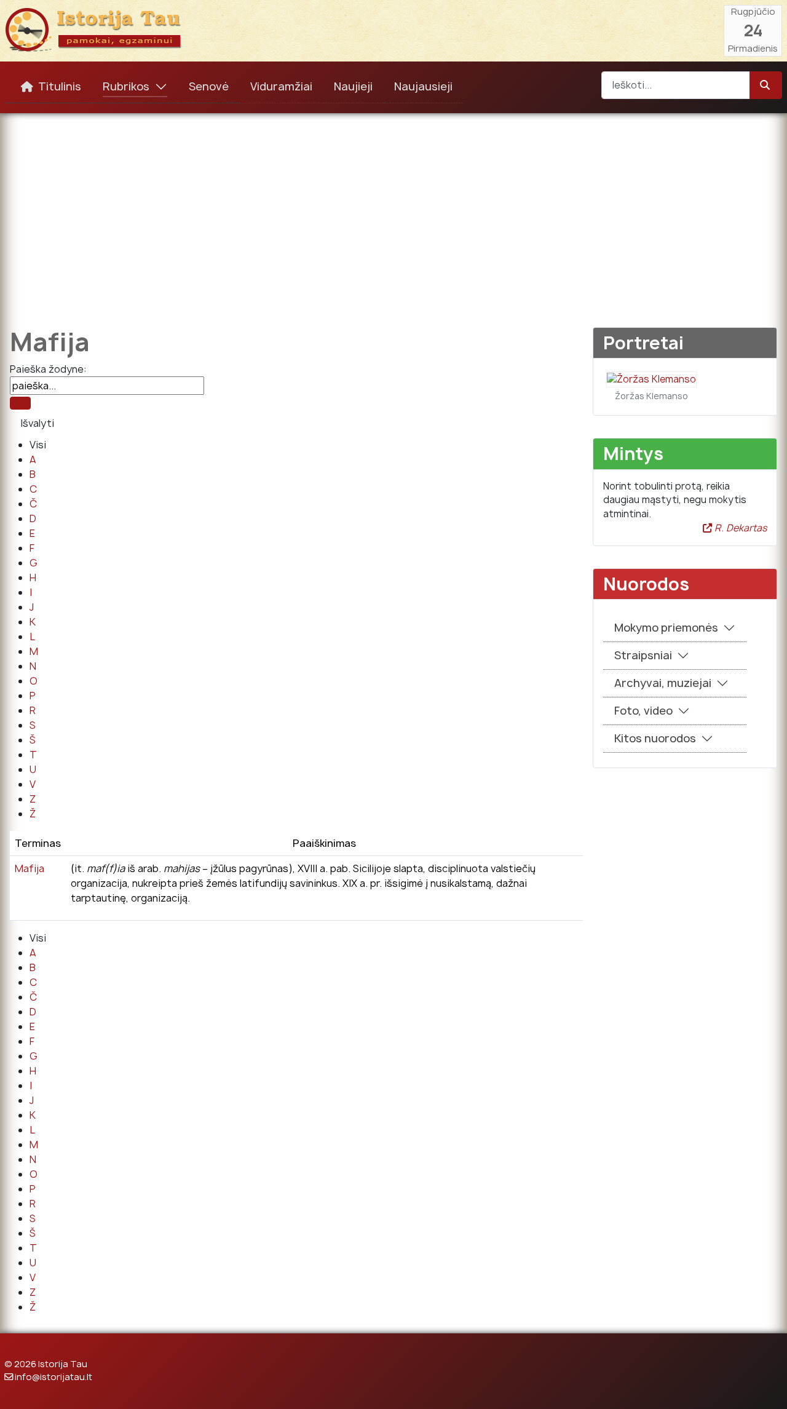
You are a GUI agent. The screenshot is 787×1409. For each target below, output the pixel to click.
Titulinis (59, 86)
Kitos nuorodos (655, 738)
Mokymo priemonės (666, 627)
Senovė (209, 86)
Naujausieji (423, 86)
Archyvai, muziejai (662, 683)
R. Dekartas (739, 528)
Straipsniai (643, 655)
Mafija (29, 868)
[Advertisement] (393, 211)
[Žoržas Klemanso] (651, 378)
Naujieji (353, 86)
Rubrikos (126, 86)
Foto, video (643, 710)
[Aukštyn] (765, 1386)
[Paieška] (20, 403)
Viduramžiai (281, 86)
